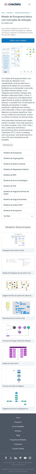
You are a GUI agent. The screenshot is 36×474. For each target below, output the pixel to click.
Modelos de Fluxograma (22, 13)
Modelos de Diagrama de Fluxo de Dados (16, 192)
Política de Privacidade (24, 462)
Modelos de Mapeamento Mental (16, 169)
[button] (29, 4)
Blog (18, 435)
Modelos (18, 431)
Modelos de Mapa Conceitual (14, 164)
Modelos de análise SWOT (13, 205)
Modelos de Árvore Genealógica (15, 180)
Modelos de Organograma (13, 158)
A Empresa (18, 444)
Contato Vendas (18, 448)
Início (3, 13)
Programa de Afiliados (18, 440)
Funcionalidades (18, 426)
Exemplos (10, 13)
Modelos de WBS (10, 175)
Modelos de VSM (10, 186)
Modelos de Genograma (13, 210)
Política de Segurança (18, 465)
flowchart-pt (7, 145)
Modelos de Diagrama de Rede (15, 199)
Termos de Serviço (9, 462)
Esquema (18, 422)
